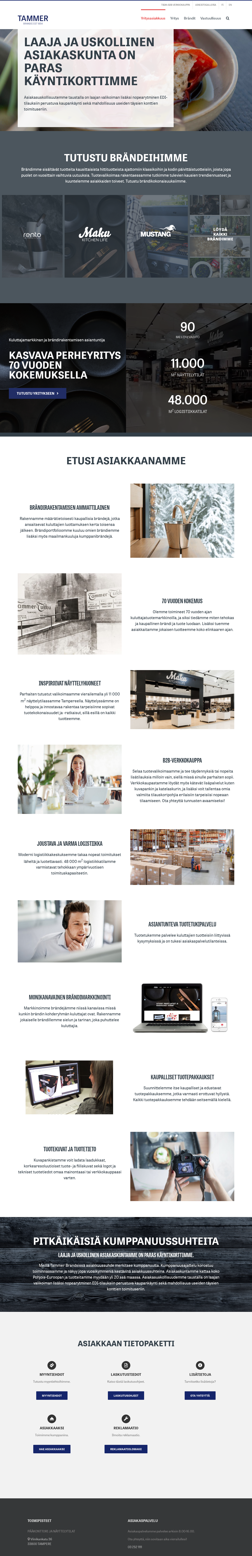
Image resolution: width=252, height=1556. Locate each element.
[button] (227, 17)
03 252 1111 (135, 1547)
